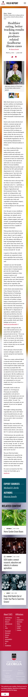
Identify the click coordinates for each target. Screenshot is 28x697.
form (15, 690)
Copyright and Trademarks (7, 676)
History (7, 621)
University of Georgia (14, 659)
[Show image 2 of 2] (16, 95)
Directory (20, 670)
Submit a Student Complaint (20, 679)
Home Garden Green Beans (13, 531)
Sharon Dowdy (15, 49)
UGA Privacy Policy (20, 676)
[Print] (16, 57)
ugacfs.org (6, 473)
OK (5, 694)
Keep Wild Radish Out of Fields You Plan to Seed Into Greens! (14, 599)
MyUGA (7, 673)
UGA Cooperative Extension (20, 619)
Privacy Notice (7, 688)
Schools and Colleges (7, 670)
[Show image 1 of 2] (11, 95)
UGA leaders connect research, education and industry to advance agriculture (12, 563)
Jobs (6, 628)
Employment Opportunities (20, 673)
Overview (7, 619)
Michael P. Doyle (11, 488)
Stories (9, 13)
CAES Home (8, 617)
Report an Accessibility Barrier (7, 679)
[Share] (12, 57)
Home (5, 13)
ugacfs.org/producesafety (11, 324)
